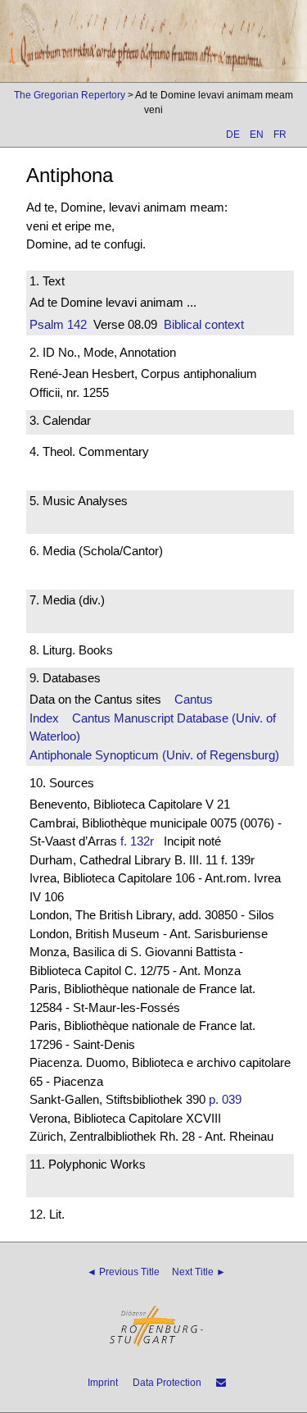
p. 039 (225, 1099)
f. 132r (137, 841)
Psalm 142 (58, 324)
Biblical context (204, 324)
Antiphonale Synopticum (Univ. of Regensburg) (154, 755)
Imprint (103, 1382)
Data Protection (167, 1382)
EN (257, 134)
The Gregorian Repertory (69, 95)
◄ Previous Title (123, 1272)
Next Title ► (199, 1272)
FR (280, 134)
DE (233, 134)
